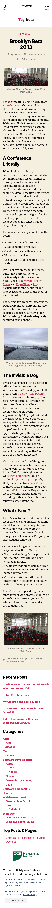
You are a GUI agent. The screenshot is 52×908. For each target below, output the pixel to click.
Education (9, 746)
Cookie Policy (30, 894)
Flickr (6, 284)
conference (13, 661)
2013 (9, 658)
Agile (6, 738)
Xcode (13, 771)
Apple (9, 763)
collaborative (35, 658)
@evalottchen (31, 281)
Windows (9, 813)
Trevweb (26, 6)
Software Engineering (16, 788)
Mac (5, 751)
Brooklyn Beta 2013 (26, 44)
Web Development (14, 797)
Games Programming (19, 780)
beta (15, 658)
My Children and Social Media (21, 701)
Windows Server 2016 (20, 817)
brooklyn (23, 658)
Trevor (17, 54)
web (22, 661)
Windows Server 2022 (20, 821)
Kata (9, 742)
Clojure (10, 776)
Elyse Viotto (23, 284)
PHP (8, 805)
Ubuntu (7, 793)
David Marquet (19, 476)
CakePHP (14, 809)
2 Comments (28, 59)
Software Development (17, 759)
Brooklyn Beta (11, 105)
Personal (26, 34)
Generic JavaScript (18, 801)
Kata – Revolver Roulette (18, 695)
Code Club (36, 483)
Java (9, 784)
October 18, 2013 (36, 54)
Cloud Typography (28, 479)
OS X (12, 767)
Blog (35, 284)
